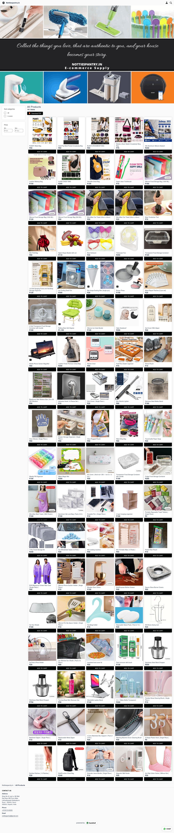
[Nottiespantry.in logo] (3, 2)
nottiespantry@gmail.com (10, 816)
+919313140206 (7, 810)
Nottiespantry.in (13, 3)
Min (5, 128)
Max (16, 128)
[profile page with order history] (167, 3)
